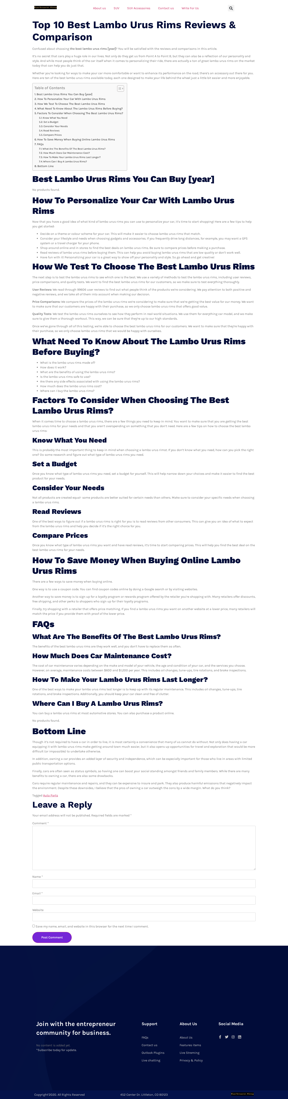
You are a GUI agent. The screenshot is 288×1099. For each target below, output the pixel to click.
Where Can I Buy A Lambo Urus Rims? (65, 161)
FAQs (40, 144)
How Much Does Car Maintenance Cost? (66, 152)
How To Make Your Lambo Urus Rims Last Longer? (72, 157)
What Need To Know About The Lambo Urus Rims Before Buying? (80, 108)
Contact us (166, 8)
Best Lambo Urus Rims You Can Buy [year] (64, 94)
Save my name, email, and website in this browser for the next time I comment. (92, 926)
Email (37, 893)
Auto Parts (50, 795)
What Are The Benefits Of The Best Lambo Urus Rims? (74, 148)
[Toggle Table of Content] (118, 88)
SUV (116, 8)
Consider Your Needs (55, 126)
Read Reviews (51, 130)
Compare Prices (52, 134)
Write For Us (190, 8)
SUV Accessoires (138, 8)
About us (99, 8)
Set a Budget (50, 121)
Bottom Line (45, 166)
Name (37, 876)
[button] (231, 8)
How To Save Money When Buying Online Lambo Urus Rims (76, 139)
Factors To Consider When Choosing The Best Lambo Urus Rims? (80, 113)
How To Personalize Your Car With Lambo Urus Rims (71, 99)
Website (37, 910)
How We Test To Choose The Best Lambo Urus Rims (71, 104)
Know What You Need (55, 117)
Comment (40, 823)
